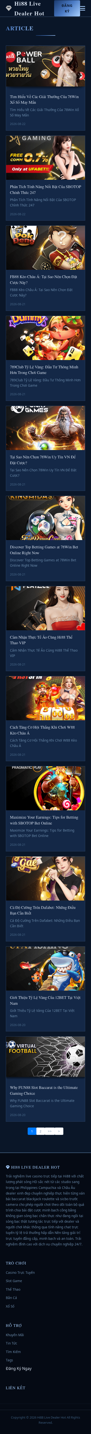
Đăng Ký (67, 8)
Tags (9, 1360)
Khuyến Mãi (15, 1334)
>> (50, 1131)
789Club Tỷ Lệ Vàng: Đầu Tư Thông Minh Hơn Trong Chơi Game (44, 369)
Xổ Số (10, 1306)
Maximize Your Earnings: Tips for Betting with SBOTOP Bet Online (44, 820)
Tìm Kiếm (13, 1351)
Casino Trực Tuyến (20, 1272)
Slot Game (14, 1280)
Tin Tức (11, 1343)
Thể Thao (13, 1289)
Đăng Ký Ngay (19, 1368)
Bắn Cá (11, 1297)
